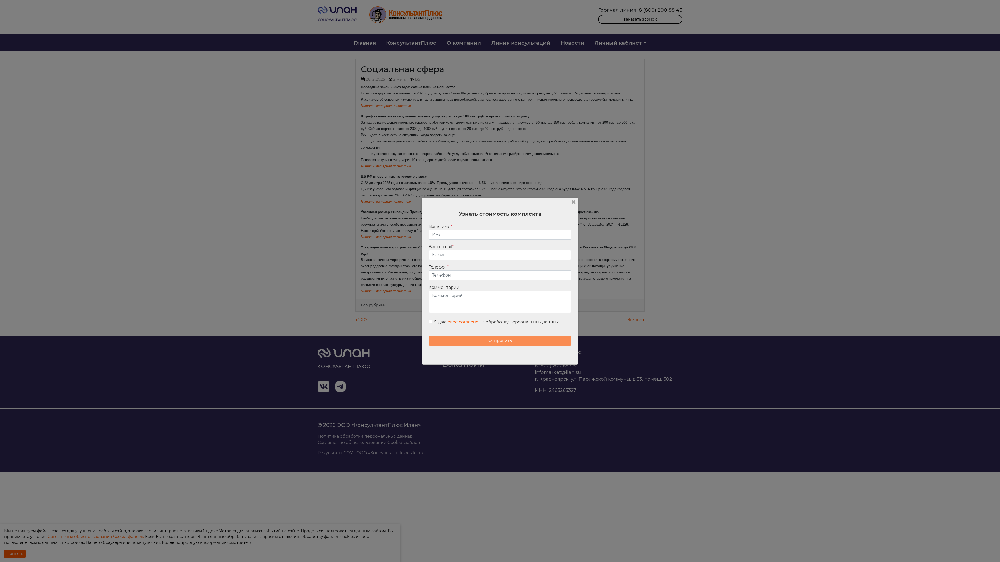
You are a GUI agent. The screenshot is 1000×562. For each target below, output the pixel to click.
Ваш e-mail (441, 246)
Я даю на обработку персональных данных (496, 322)
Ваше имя (440, 226)
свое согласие (463, 322)
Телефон (439, 267)
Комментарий (444, 287)
